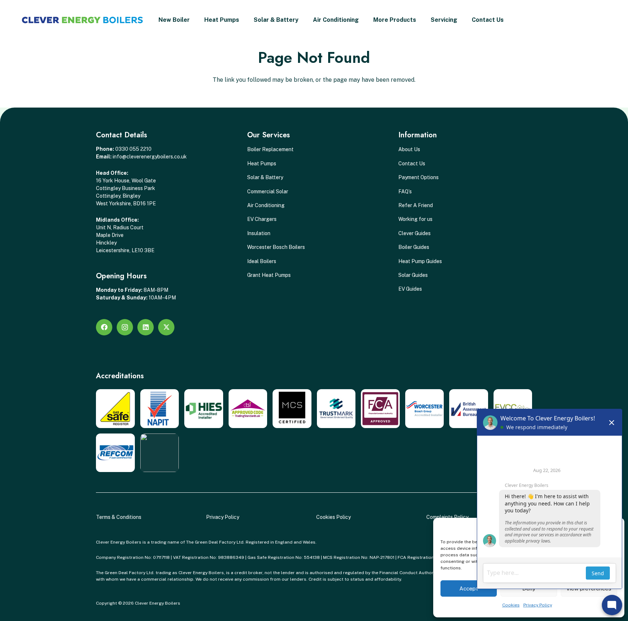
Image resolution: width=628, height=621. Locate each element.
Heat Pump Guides (420, 261)
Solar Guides (413, 275)
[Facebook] (104, 327)
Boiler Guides (413, 247)
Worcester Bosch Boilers (276, 247)
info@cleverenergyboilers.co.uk (150, 157)
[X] (166, 327)
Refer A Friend (415, 205)
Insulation (258, 233)
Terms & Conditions (118, 517)
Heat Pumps (261, 163)
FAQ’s (405, 191)
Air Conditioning (266, 205)
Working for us (415, 219)
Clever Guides (414, 233)
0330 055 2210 (133, 149)
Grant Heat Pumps (269, 275)
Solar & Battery (265, 177)
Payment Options (418, 177)
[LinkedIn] (145, 327)
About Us (409, 149)
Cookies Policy (333, 517)
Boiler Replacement (270, 149)
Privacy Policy (222, 517)
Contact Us (411, 163)
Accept (468, 588)
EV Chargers (262, 219)
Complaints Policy (447, 517)
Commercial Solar (267, 191)
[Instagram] (125, 327)
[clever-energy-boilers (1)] (82, 20)
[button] (242, 20)
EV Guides (410, 289)
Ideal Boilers (261, 261)
